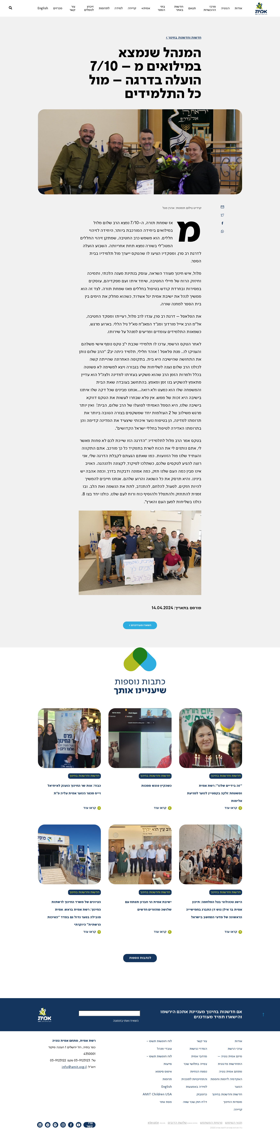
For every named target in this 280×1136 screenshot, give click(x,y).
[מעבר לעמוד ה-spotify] (55, 1125)
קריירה (238, 1109)
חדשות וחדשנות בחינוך (226, 775)
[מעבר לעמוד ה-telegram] (47, 1125)
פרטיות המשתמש (211, 1122)
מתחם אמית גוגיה (230, 1071)
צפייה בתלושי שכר (195, 1064)
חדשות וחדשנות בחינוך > (183, 37)
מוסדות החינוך (232, 1102)
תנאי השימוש (233, 1122)
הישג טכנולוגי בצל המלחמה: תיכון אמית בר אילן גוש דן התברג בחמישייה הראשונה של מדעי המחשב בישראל (214, 910)
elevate (153, 1122)
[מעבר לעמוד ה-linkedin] (40, 1125)
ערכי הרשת (235, 1049)
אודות (238, 1041)
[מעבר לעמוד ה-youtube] (78, 1125)
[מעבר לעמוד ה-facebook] (71, 1125)
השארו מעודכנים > (140, 625)
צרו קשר (90, 1125)
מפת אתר (166, 1102)
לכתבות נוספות (140, 958)
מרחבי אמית (199, 1056)
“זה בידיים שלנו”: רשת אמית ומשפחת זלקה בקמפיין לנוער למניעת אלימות (214, 793)
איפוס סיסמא (163, 1071)
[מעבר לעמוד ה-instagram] (63, 1125)
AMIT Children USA (157, 1094)
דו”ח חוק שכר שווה (195, 1102)
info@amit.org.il (74, 1067)
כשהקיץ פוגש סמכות (156, 786)
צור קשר (202, 1041)
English (166, 1087)
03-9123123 (82, 1060)
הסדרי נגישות (198, 1049)
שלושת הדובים (177, 1122)
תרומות (167, 1079)
